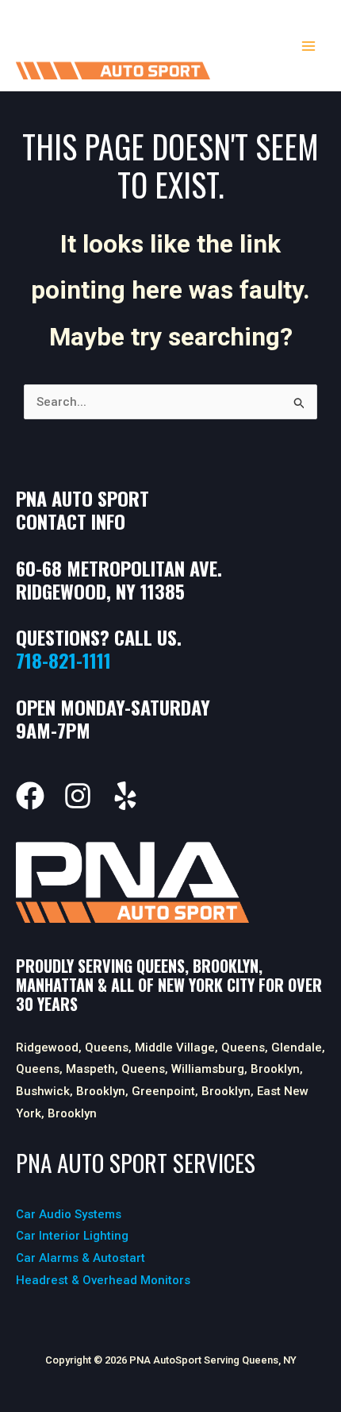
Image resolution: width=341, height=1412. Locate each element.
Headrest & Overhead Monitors (103, 1280)
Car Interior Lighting (72, 1236)
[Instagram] (77, 795)
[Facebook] (30, 795)
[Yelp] (125, 795)
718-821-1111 (63, 660)
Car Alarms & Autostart (80, 1258)
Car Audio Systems (68, 1214)
